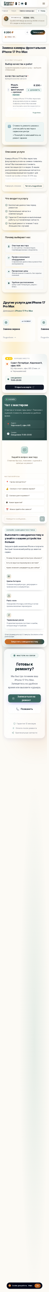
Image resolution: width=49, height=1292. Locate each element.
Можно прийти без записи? (19, 509)
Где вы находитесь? (16, 482)
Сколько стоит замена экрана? (20, 489)
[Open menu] (43, 3)
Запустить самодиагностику (24, 642)
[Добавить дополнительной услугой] (27, 32)
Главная (5, 11)
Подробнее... (37, 113)
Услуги (13, 11)
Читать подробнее (33, 186)
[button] (24, 99)
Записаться (38, 32)
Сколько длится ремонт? (18, 495)
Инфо (30, 1286)
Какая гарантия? (14, 502)
